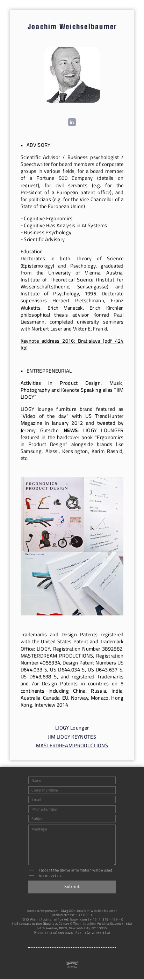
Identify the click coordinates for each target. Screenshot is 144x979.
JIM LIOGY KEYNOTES (72, 737)
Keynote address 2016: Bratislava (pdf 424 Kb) (72, 344)
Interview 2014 (52, 704)
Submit (72, 886)
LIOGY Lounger (72, 728)
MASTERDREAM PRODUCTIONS (72, 745)
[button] (72, 122)
